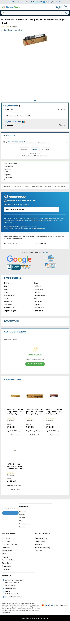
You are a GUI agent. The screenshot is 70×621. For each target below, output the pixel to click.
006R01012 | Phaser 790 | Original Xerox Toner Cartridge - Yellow (54, 412)
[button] (50, 265)
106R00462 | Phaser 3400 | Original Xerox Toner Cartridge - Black (15, 466)
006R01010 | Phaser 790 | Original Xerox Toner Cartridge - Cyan (15, 412)
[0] (61, 7)
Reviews (48, 186)
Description (37, 186)
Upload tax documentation (41, 156)
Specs (27, 186)
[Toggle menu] (66, 7)
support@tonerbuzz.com (13, 597)
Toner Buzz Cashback (9, 544)
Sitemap (22, 527)
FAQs (4, 554)
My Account (6, 541)
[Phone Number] (57, 7)
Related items (59, 186)
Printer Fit (17, 186)
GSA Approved (40, 541)
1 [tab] (35, 101)
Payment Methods (8, 560)
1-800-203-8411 (10, 585)
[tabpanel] (35, 66)
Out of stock (15, 435)
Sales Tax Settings (41, 538)
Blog (20, 521)
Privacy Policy (6, 566)
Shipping (5, 557)
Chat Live (45, 252)
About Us (22, 511)
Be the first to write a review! (35, 364)
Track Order (6, 548)
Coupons (22, 518)
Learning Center (24, 524)
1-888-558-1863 (10, 588)
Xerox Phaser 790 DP (10, 243)
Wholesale (38, 544)
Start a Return (7, 551)
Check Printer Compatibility (13, 30)
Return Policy (6, 563)
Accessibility (6, 569)
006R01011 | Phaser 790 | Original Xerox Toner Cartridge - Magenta (34, 412)
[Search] (66, 12)
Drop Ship (38, 551)
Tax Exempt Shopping (42, 548)
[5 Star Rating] (19, 261)
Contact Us (6, 538)
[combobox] (35, 13)
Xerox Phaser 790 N (41, 243)
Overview (6, 186)
